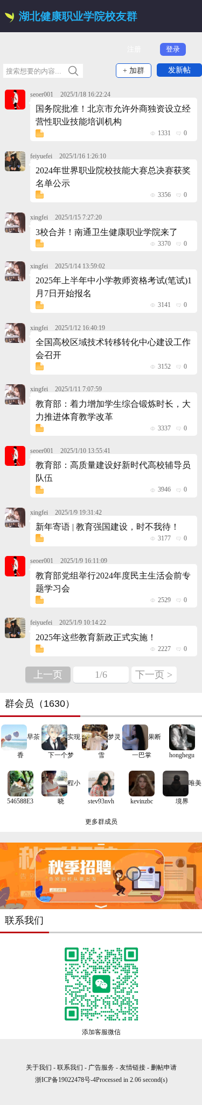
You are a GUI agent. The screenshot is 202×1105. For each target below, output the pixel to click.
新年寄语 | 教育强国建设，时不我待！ (107, 526)
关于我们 (39, 1067)
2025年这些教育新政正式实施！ (96, 637)
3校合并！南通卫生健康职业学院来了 (107, 232)
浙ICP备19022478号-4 (65, 1080)
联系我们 (70, 1067)
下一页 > (153, 674)
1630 (54, 703)
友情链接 (133, 1067)
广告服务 (101, 1067)
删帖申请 (164, 1067)
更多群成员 (101, 821)
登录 (173, 49)
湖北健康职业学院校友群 (78, 16)
